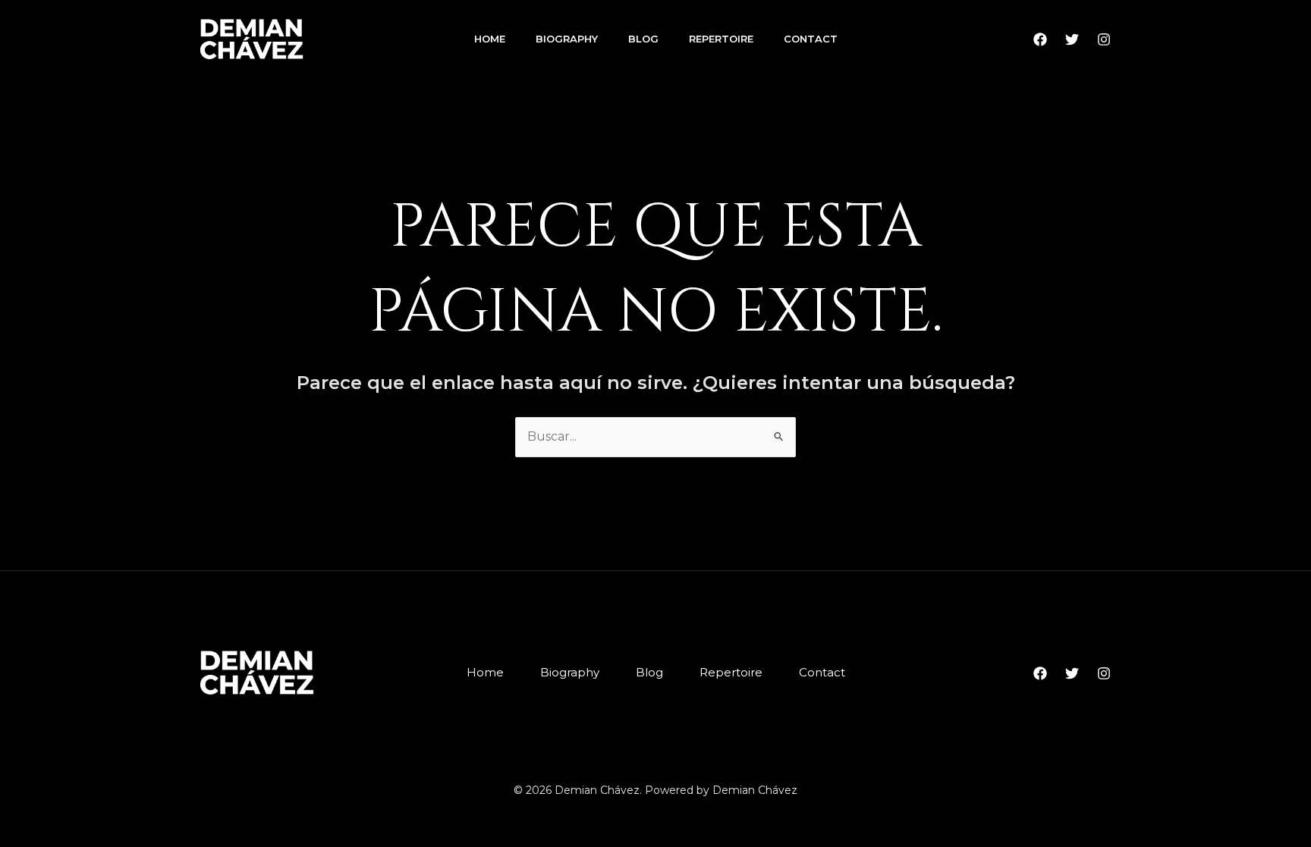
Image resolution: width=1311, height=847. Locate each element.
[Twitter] (1072, 39)
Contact (811, 39)
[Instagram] (1104, 39)
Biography (567, 39)
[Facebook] (1040, 39)
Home (489, 39)
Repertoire (721, 39)
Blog (643, 39)
